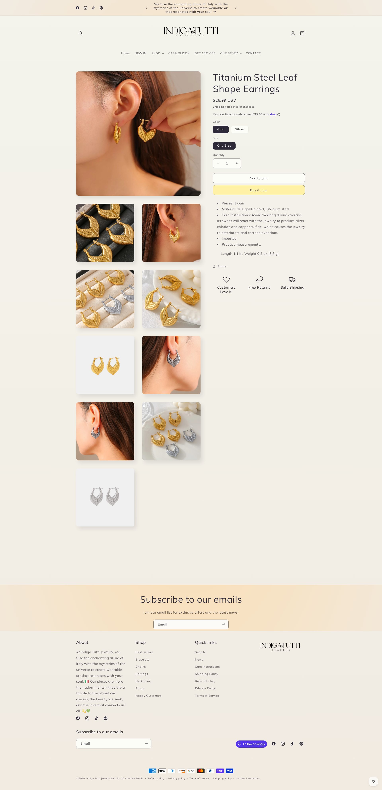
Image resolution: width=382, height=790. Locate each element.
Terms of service (199, 778)
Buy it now (259, 190)
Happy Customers (148, 696)
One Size (224, 146)
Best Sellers (144, 652)
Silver (239, 129)
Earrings (141, 674)
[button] (80, 33)
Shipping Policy (206, 674)
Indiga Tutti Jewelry (98, 778)
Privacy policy (176, 778)
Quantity (218, 155)
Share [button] (222, 266)
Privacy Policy (205, 688)
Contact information (248, 778)
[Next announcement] (235, 8)
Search (200, 652)
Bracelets (142, 659)
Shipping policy (222, 778)
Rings (139, 688)
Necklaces (142, 681)
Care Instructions (207, 666)
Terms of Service (207, 696)
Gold (220, 129)
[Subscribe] (223, 624)
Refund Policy (205, 681)
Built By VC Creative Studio (127, 778)
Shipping (218, 106)
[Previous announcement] (146, 8)
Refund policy (156, 778)
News (199, 659)
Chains (140, 666)
